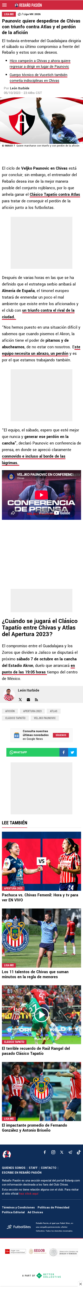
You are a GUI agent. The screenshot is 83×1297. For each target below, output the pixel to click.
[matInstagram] (53, 1152)
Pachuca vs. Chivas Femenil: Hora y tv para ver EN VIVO (40, 897)
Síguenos (61, 735)
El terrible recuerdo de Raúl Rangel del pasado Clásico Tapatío (36, 1051)
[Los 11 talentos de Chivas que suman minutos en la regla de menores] (41, 938)
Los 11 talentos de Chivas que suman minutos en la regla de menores (35, 974)
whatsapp (20, 752)
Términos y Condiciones (18, 1208)
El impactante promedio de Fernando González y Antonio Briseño (34, 1128)
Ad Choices (35, 1212)
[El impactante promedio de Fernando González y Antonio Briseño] (41, 1091)
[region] (41, 1292)
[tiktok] (78, 1152)
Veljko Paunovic (45, 718)
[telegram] (70, 1152)
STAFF (33, 1168)
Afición (10, 711)
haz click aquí (28, 1194)
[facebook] (44, 1152)
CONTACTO (48, 1168)
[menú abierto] (4, 5)
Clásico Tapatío (15, 718)
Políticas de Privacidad (53, 1208)
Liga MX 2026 (32, 14)
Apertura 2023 (32, 711)
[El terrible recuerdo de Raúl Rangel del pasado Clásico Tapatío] (41, 1014)
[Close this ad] (80, 1284)
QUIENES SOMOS (13, 1168)
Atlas (53, 711)
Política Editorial (13, 1212)
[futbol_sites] (20, 1227)
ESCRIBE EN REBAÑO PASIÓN (22, 1173)
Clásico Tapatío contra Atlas (55, 194)
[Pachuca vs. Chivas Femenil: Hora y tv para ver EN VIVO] (41, 861)
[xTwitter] (61, 1152)
